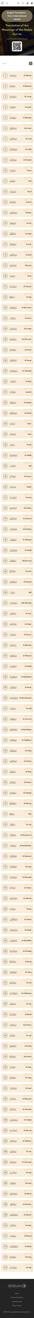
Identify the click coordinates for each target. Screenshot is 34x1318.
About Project (17, 1306)
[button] (18, 3)
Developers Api (17, 1302)
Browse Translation (17, 1297)
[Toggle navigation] (7, 3)
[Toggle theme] (32, 3)
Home (17, 1293)
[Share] (27, 3)
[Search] (23, 3)
